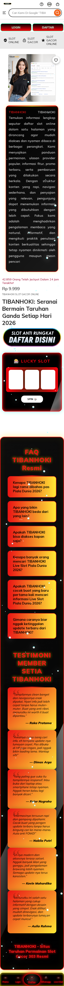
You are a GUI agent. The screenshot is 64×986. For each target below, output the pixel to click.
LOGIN (16, 27)
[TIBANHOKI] (7, 6)
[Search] (57, 13)
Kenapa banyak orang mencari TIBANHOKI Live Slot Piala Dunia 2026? (31, 563)
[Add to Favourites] (56, 60)
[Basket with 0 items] (57, 4)
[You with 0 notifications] (49, 4)
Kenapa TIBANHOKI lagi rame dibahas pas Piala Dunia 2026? (31, 486)
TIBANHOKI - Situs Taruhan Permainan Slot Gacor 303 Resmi (32, 951)
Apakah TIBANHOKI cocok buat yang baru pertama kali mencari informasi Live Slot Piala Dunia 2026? (31, 594)
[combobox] (31, 13)
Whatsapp (46, 982)
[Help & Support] (41, 4)
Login (18, 982)
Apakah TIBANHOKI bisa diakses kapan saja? (29, 536)
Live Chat (58, 982)
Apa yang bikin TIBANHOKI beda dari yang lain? (30, 511)
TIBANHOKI (17, 112)
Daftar (32, 982)
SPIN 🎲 (32, 399)
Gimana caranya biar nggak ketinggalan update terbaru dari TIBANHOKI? (30, 625)
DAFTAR (48, 27)
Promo (5, 982)
